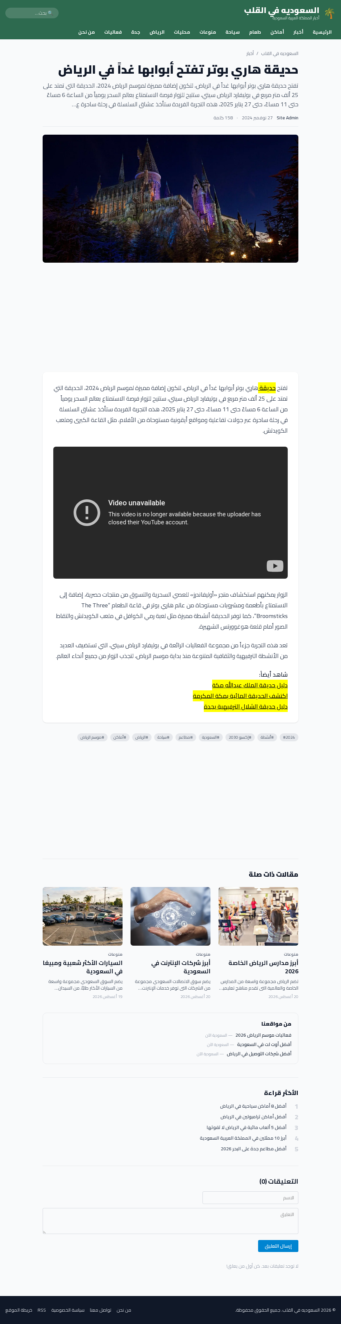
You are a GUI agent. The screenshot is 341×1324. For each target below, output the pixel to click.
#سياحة (164, 737)
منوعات (207, 32)
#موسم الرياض (92, 737)
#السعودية (210, 737)
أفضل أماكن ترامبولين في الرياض (253, 1117)
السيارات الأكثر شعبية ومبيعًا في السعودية (83, 967)
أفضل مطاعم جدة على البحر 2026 (253, 1149)
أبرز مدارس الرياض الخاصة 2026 (263, 967)
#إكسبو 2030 (240, 737)
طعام (255, 32)
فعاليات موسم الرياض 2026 (263, 1035)
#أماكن (120, 737)
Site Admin (287, 117)
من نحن (86, 32)
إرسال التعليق (278, 1246)
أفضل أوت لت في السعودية (264, 1044)
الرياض (157, 32)
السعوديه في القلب (279, 53)
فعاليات (113, 32)
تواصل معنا (100, 1310)
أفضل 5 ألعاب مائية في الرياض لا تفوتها (246, 1127)
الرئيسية (322, 32)
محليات (182, 32)
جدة (135, 32)
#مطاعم (186, 737)
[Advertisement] (170, 317)
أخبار (298, 32)
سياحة (232, 32)
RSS (42, 1310)
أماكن (277, 32)
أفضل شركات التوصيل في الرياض (259, 1053)
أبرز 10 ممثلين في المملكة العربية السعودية (243, 1138)
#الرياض (142, 737)
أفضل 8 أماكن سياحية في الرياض (253, 1106)
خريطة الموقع (18, 1310)
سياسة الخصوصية (68, 1310)
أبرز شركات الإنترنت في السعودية (180, 967)
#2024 (289, 737)
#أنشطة (267, 737)
